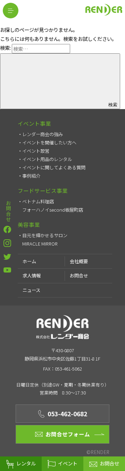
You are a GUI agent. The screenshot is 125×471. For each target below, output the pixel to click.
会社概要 (79, 261)
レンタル (26, 463)
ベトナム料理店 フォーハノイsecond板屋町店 (52, 205)
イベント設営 (35, 151)
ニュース (31, 290)
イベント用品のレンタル (47, 159)
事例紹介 (31, 175)
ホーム (29, 261)
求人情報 (32, 275)
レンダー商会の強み (42, 134)
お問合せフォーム (67, 434)
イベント (67, 463)
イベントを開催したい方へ (49, 142)
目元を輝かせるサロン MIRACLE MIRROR (47, 239)
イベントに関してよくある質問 (53, 167)
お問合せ (8, 211)
